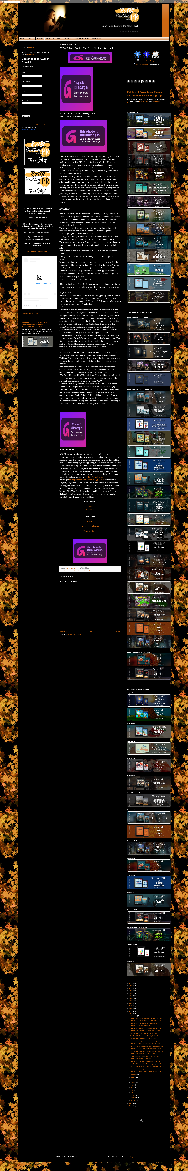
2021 (131, 996)
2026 (131, 983)
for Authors (30, 54)
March (133, 1095)
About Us (31, 38)
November (134, 1075)
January (133, 1100)
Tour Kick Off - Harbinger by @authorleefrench (144, 1069)
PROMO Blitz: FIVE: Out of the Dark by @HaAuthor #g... (146, 1061)
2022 (131, 993)
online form (31, 47)
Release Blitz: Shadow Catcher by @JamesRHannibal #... (147, 1066)
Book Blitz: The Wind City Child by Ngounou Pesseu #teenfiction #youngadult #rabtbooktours (35, 324)
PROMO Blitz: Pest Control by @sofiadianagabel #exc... (146, 1043)
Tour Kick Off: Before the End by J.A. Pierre (142, 1054)
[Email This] (80, 568)
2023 (131, 990)
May (132, 1090)
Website (90, 506)
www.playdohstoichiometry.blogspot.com (87, 480)
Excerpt (71, 570)
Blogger (132, 1157)
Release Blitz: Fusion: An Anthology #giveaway (144, 1033)
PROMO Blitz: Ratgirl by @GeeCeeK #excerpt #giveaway (147, 1041)
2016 (131, 1008)
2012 (131, 1106)
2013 (131, 1103)
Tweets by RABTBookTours (30, 313)
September (134, 1080)
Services (40, 38)
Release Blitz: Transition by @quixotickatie (143, 1038)
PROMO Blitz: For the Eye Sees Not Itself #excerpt (145, 1031)
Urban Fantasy (88, 570)
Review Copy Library (53, 38)
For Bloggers (96, 38)
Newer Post (63, 631)
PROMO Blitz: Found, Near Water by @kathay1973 (145, 1023)
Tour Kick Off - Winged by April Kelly (140, 1059)
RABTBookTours (29, 306)
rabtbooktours (42, 306)
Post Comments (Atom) (74, 634)
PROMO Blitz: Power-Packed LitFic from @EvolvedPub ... (147, 1071)
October (133, 1077)
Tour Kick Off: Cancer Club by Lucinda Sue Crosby (145, 1056)
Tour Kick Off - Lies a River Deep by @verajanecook (145, 1064)
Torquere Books (90, 531)
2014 (131, 1013)
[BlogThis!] (82, 568)
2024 (131, 988)
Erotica (66, 570)
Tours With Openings (82, 38)
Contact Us (67, 38)
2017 (131, 1006)
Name (24, 72)
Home (22, 38)
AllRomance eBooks (90, 526)
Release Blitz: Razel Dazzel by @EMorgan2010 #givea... (147, 1051)
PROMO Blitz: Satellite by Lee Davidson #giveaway (145, 1048)
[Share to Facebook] (86, 568)
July (132, 1085)
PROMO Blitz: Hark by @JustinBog (140, 1025)
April (132, 1092)
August (133, 1082)
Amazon (90, 521)
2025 (131, 985)
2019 (131, 1001)
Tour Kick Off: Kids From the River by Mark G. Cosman (146, 1036)
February (133, 1097)
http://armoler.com (95, 477)
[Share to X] (84, 568)
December (134, 1016)
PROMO (80, 570)
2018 (131, 1003)
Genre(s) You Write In (28, 101)
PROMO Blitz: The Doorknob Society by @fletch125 (145, 1020)
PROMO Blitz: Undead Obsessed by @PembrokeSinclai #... (147, 1046)
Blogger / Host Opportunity (42, 124)
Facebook (90, 509)
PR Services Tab (143, 101)
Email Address (26, 82)
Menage (76, 570)
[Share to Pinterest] (88, 568)
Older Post (117, 631)
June (132, 1087)
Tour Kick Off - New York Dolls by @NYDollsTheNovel (146, 1018)
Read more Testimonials (37, 252)
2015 (131, 1011)
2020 (131, 998)
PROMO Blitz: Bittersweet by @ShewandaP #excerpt (145, 1028)
